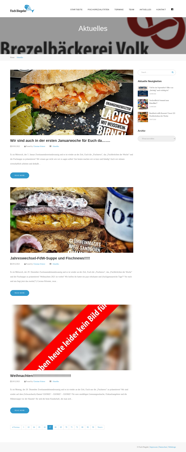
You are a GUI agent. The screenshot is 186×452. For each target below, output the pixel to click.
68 (55, 427)
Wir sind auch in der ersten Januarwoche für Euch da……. (60, 140)
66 (45, 427)
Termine (119, 10)
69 (61, 427)
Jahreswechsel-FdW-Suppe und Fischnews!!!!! (50, 258)
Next (99, 427)
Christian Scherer (39, 146)
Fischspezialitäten (98, 10)
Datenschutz (163, 447)
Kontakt (161, 10)
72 (77, 427)
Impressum (154, 447)
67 (51, 427)
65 (39, 427)
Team (131, 10)
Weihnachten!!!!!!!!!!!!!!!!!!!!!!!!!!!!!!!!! (40, 376)
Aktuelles (145, 10)
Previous (16, 427)
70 (66, 427)
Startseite (76, 10)
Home (12, 57)
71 (72, 427)
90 (88, 427)
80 (82, 427)
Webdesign (172, 447)
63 (28, 427)
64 (34, 427)
